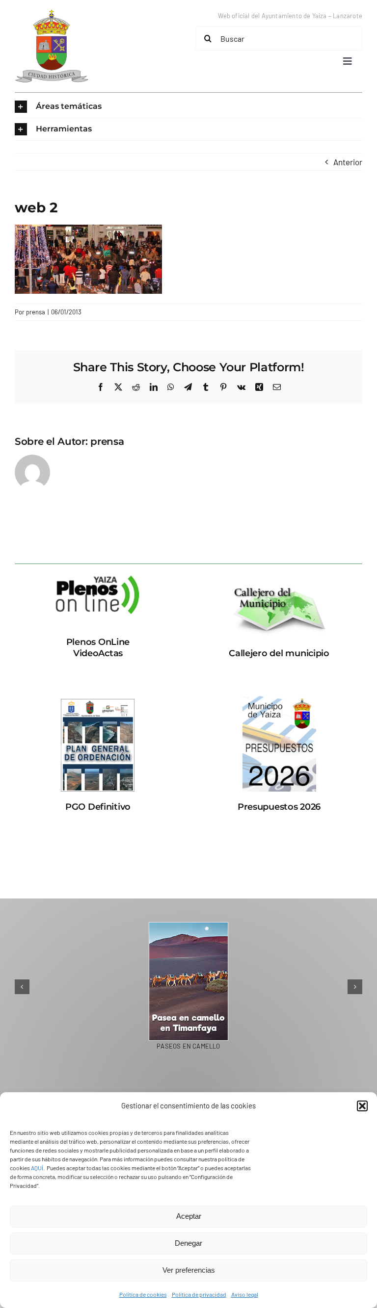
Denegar (188, 1243)
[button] (362, 1106)
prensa (35, 312)
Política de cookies (143, 1294)
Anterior (347, 162)
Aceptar (188, 1216)
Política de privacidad (199, 1294)
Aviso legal (244, 1294)
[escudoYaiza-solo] (51, 14)
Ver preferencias (188, 1270)
